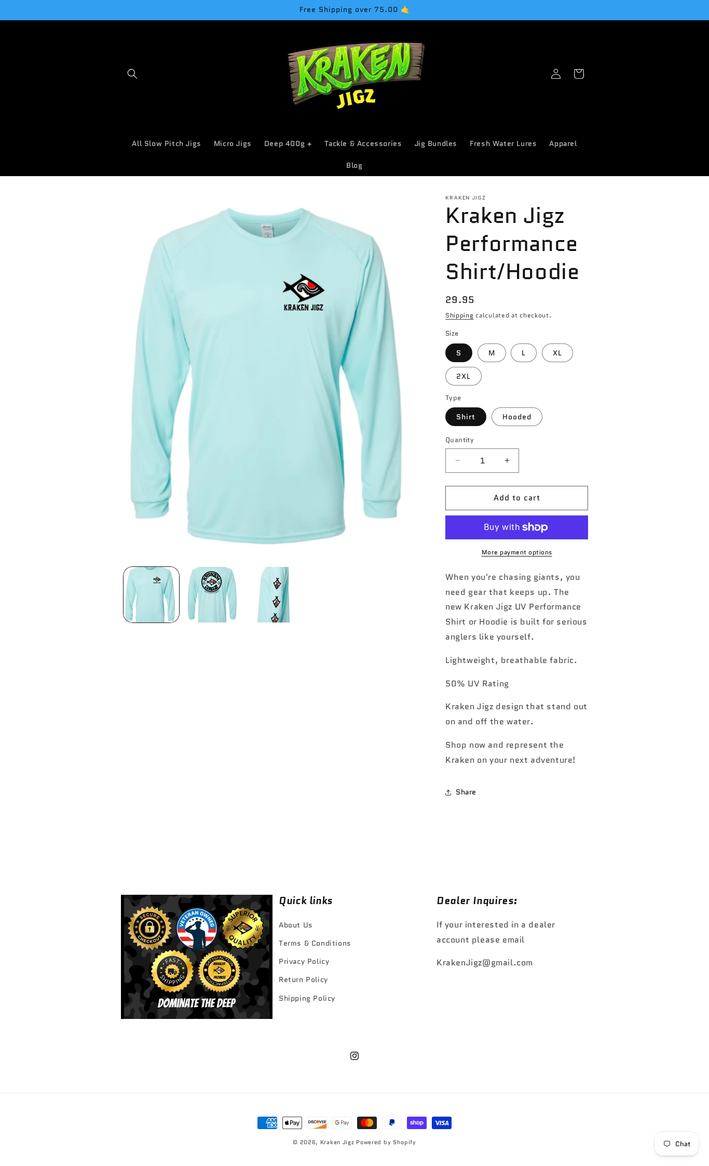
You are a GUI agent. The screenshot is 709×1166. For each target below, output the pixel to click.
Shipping (459, 315)
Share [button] (466, 792)
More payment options (517, 552)
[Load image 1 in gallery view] (151, 594)
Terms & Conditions (315, 943)
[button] (132, 73)
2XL (463, 376)
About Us (296, 925)
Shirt (465, 417)
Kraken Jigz (337, 1142)
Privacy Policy (304, 961)
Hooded (516, 417)
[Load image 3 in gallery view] (273, 594)
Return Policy (303, 979)
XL (557, 353)
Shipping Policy (307, 998)
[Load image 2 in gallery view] (212, 594)
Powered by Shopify (386, 1142)
